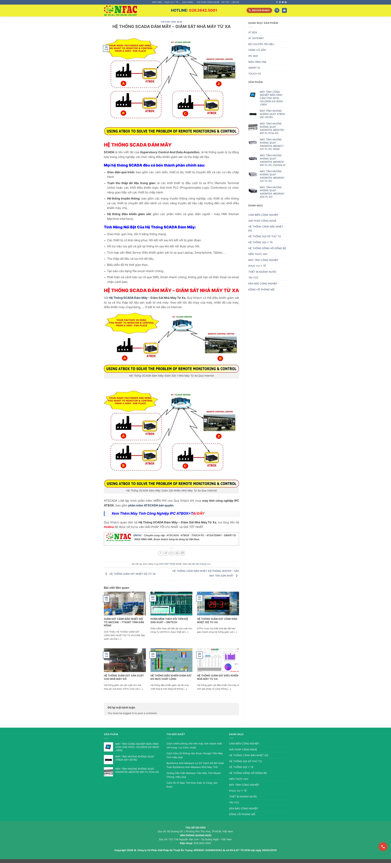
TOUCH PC (254, 73)
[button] (284, 10)
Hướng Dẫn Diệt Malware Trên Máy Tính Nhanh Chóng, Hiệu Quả (193, 775)
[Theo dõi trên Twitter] (283, 2)
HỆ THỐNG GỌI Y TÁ (260, 242)
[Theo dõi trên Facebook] (277, 2)
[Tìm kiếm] (276, 10)
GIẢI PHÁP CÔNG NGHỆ (208, 2)
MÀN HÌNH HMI (257, 61)
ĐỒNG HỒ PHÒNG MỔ (261, 289)
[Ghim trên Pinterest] (177, 553)
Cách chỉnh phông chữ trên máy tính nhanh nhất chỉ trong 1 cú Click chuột (194, 745)
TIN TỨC (225, 2)
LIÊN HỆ (235, 2)
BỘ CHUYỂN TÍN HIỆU (261, 44)
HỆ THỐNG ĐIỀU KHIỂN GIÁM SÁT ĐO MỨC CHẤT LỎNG (171, 677)
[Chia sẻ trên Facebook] (160, 553)
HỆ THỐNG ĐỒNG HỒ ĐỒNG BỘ (267, 248)
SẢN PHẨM (187, 2)
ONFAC (137, 535)
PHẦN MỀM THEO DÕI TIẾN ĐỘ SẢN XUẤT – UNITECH (169, 620)
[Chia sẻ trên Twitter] (166, 553)
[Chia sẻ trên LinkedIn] (182, 553)
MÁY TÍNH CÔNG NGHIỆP (263, 260)
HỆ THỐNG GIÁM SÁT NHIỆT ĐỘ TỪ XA (132, 573)
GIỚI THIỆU (157, 2)
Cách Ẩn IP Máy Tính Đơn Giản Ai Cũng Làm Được (192, 784)
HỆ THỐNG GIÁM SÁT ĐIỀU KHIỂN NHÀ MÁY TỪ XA (217, 677)
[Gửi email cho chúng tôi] (286, 2)
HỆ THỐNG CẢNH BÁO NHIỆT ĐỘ (265, 228)
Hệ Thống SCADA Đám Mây (128, 298)
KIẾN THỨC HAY (258, 254)
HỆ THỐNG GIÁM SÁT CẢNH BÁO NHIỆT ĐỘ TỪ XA (217, 620)
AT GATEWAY (256, 38)
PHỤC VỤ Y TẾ (171, 2)
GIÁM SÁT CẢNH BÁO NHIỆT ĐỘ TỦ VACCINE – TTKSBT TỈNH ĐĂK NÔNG (124, 622)
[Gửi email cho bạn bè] (171, 553)
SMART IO (254, 67)
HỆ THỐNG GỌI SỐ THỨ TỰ (264, 236)
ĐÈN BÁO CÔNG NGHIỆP (262, 283)
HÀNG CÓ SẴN (257, 49)
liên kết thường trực (201, 564)
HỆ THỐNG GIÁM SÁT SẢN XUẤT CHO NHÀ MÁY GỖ (124, 677)
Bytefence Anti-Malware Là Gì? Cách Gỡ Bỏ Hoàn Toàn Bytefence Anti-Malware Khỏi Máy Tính (195, 765)
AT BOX (252, 32)
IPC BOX (253, 55)
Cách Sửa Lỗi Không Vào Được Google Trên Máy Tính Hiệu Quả (194, 755)
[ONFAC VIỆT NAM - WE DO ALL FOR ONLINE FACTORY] (120, 10)
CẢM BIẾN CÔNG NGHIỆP (263, 214)
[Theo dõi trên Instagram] (280, 2)
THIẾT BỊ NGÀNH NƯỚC (262, 271)
